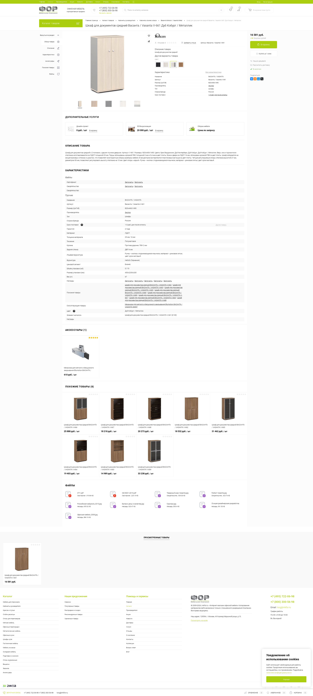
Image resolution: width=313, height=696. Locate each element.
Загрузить (129, 182)
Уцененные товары (71, 618)
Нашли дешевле (259, 61)
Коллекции (130, 643)
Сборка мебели (204, 126)
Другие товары (221, 225)
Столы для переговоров (11, 618)
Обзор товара (49, 42)
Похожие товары (48, 68)
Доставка (89, 2)
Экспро (211, 86)
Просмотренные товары (156, 537)
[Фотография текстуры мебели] (74, 311)
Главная (42, 2)
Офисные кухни (8, 635)
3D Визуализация (144, 126)
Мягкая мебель (8, 623)
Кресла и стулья (9, 610)
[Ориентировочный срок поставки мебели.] (82, 225)
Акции (72, 2)
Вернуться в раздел (47, 35)
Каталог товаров (50, 23)
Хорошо (286, 679)
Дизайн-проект (82, 126)
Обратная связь (13, 693)
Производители (61, 2)
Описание (50, 48)
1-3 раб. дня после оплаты (217, 95)
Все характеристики (213, 72)
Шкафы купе (7, 639)
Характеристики (48, 55)
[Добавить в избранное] (149, 36)
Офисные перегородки (11, 627)
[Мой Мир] (258, 78)
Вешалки (6, 664)
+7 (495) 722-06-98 (31, 693)
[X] (261, 78)
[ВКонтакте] (251, 78)
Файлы (51, 74)
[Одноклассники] (255, 78)
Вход (258, 2)
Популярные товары (72, 606)
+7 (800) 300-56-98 (46, 693)
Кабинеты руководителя (11, 606)
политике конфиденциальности (278, 673)
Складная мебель (9, 652)
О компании (116, 2)
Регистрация (267, 2)
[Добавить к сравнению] (149, 41)
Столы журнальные (10, 660)
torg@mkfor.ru (284, 607)
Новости (80, 2)
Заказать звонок (105, 13)
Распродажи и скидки (72, 610)
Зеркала (6, 668)
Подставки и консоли (10, 656)
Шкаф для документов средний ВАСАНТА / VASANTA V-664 (152, 298)
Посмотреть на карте (199, 620)
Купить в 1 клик (265, 54)
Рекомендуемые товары (74, 614)
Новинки (68, 602)
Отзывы (106, 2)
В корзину (93, 130)
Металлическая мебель (11, 631)
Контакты (126, 2)
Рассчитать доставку (261, 65)
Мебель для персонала (11, 602)
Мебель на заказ (9, 648)
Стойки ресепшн (9, 614)
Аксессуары (49, 61)
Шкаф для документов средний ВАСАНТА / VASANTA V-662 (148, 285)
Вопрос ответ (131, 648)
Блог (127, 652)
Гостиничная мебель (10, 643)
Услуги (97, 2)
